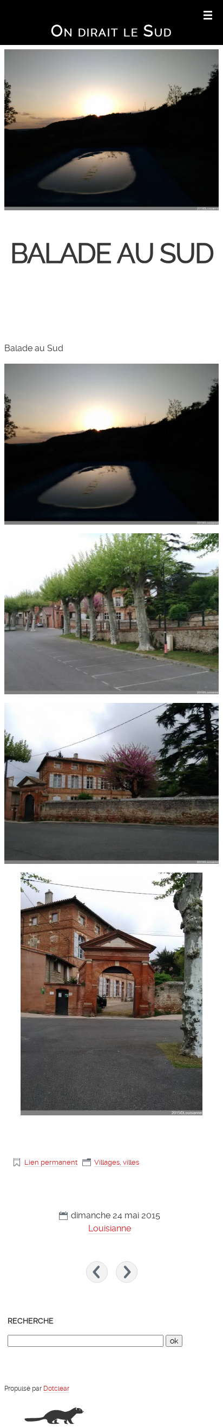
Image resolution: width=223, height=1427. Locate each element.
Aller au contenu (72, 14)
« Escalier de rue (97, 1272)
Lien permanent (50, 1162)
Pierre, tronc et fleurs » (126, 1272)
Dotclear (56, 1388)
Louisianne (109, 1228)
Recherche (31, 1320)
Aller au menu (109, 14)
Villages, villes (116, 1162)
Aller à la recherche (148, 14)
